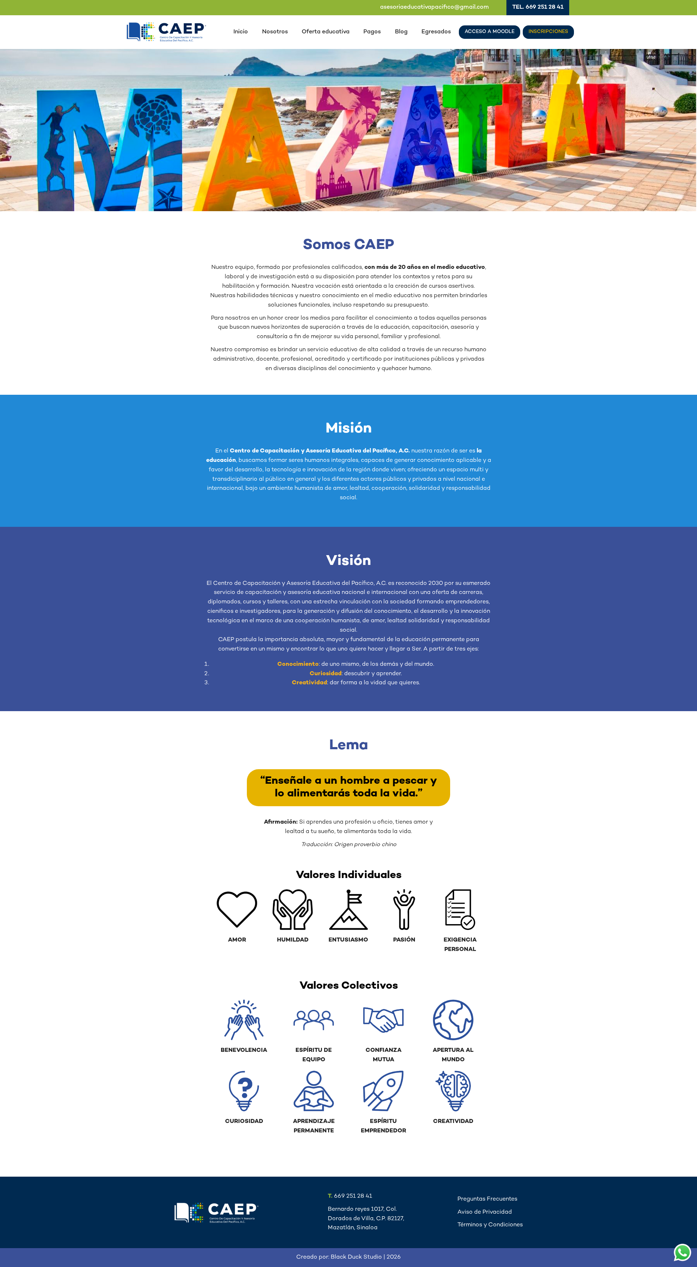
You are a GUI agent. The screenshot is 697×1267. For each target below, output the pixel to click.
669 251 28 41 (350, 1196)
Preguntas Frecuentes (487, 1199)
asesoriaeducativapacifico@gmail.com (434, 7)
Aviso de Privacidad (484, 1212)
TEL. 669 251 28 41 (537, 7)
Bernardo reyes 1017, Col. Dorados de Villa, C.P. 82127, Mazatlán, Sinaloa (366, 1218)
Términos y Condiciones (490, 1225)
